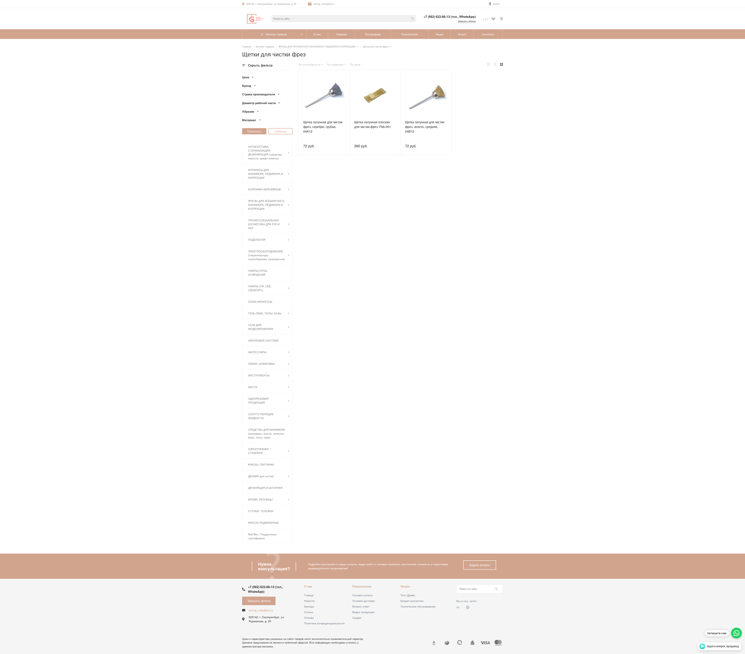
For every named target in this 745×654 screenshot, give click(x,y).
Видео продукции (363, 612)
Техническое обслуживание (418, 606)
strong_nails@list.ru (324, 3)
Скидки (356, 617)
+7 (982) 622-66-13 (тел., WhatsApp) (450, 16)
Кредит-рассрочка (411, 601)
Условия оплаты (362, 595)
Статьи (308, 612)
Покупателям (361, 586)
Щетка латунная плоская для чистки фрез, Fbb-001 (372, 124)
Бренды (309, 606)
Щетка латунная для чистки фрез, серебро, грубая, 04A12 (322, 127)
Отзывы (309, 617)
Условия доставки (363, 601)
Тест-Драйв (407, 595)
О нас (308, 586)
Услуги (405, 586)
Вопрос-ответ (360, 606)
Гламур (309, 595)
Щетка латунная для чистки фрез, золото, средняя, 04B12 (424, 127)
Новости (309, 601)
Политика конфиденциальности (324, 623)
